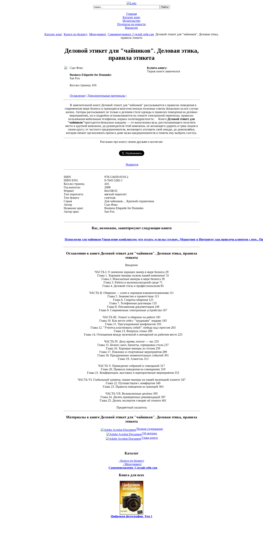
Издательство (131, 20)
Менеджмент (97, 34)
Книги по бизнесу (76, 34)
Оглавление (77, 95)
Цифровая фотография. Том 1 (131, 516)
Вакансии (131, 27)
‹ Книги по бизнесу (131, 460)
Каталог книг (131, 17)
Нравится (132, 164)
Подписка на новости (131, 24)
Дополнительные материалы (106, 95)
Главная (131, 13)
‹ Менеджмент (132, 464)
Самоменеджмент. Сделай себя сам (131, 34)
